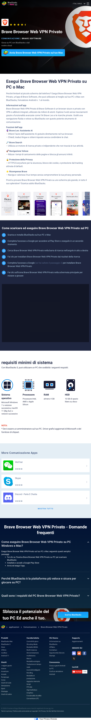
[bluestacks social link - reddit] (79, 653)
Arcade (3, 674)
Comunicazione (10, 38)
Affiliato (52, 647)
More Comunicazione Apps (19, 453)
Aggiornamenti (77, 641)
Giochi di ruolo (6, 683)
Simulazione (5, 686)
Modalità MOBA (32, 647)
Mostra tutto (45, 509)
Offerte (3, 650)
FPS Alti (29, 687)
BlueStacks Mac (7, 641)
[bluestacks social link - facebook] (84, 653)
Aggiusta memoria (33, 681)
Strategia (4, 691)
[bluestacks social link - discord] (74, 653)
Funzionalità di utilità (34, 696)
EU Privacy (42, 711)
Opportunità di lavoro (56, 653)
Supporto (76, 638)
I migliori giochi (6, 666)
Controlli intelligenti (33, 670)
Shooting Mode (32, 644)
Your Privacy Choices (48, 719)
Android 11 (5, 656)
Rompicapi (5, 677)
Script (29, 684)
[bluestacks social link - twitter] (74, 658)
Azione (3, 668)
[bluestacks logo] (9, 3)
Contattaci (53, 650)
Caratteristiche (33, 638)
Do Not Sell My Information (55, 711)
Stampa (52, 656)
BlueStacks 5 (5, 644)
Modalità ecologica (33, 661)
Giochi (4, 662)
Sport (3, 688)
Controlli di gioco (32, 641)
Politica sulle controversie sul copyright (25, 711)
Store (3, 647)
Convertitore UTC (33, 698)
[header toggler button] (88, 3)
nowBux (4, 653)
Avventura (5, 671)
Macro (29, 658)
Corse (3, 680)
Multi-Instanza (32, 650)
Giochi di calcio (6, 694)
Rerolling (30, 673)
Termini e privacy (6, 711)
